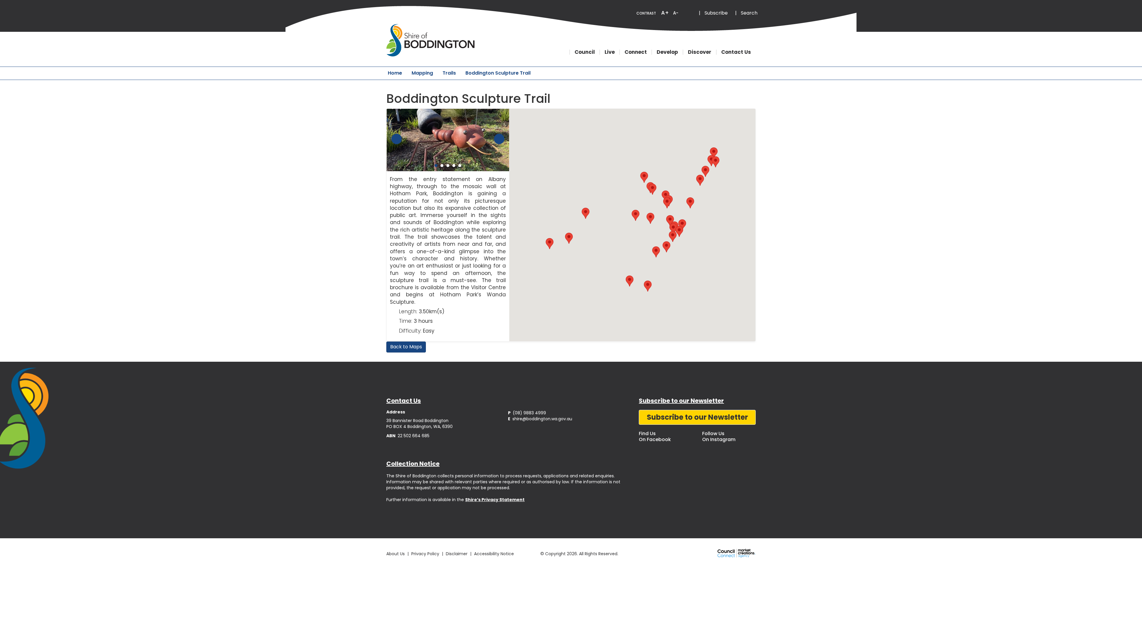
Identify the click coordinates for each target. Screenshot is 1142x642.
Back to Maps (406, 346)
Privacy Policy (425, 554)
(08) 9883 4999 (527, 413)
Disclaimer (457, 554)
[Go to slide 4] (453, 165)
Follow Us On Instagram (718, 436)
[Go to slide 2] (441, 165)
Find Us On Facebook (655, 436)
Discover (699, 52)
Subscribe (716, 13)
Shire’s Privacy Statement (495, 500)
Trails (449, 73)
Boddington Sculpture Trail (498, 73)
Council (585, 52)
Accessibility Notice (494, 554)
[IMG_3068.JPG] (448, 140)
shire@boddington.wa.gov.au (540, 419)
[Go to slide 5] (459, 165)
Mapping (422, 73)
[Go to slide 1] (435, 165)
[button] (711, 160)
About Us (395, 554)
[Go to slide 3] (447, 165)
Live (610, 52)
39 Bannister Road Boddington (417, 421)
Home (395, 73)
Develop (667, 52)
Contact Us (736, 52)
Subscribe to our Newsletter (697, 417)
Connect (636, 52)
